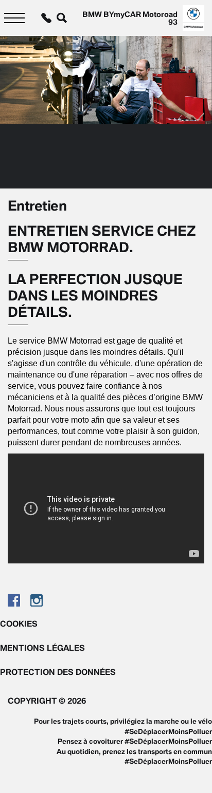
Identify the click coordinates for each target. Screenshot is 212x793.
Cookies (19, 623)
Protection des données (58, 671)
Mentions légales (42, 647)
